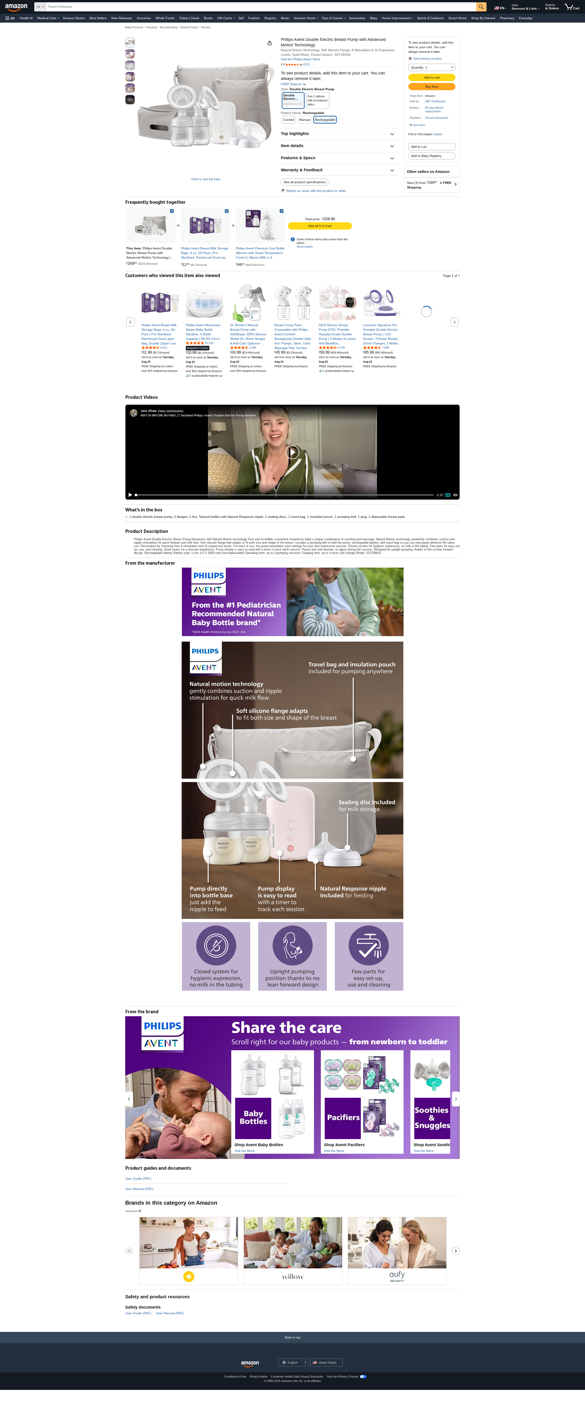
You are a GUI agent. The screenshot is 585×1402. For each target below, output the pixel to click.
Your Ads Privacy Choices (342, 1376)
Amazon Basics (74, 18)
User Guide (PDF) (138, 1178)
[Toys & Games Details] (345, 18)
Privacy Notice (259, 1376)
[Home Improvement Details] (413, 18)
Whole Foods (165, 18)
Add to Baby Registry (426, 156)
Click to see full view (205, 179)
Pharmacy (507, 18)
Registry (270, 18)
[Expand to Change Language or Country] (505, 8)
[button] (10, 18)
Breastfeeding (168, 27)
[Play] (129, 495)
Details (437, 134)
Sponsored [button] (131, 1210)
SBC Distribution (435, 101)
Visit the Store (244, 1151)
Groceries (144, 18)
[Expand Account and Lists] (539, 8)
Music (285, 18)
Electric (205, 27)
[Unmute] (455, 495)
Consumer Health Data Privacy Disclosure (297, 1376)
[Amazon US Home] (250, 1364)
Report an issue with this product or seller (316, 191)
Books (208, 18)
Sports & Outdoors (430, 18)
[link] (206, 225)
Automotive (357, 18)
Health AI (26, 18)
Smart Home (457, 18)
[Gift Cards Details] (234, 18)
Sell (241, 18)
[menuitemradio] (447, 495)
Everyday (525, 18)
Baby (373, 18)
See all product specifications (305, 182)
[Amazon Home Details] (317, 18)
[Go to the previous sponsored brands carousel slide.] (129, 1251)
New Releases (121, 18)
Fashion (254, 18)
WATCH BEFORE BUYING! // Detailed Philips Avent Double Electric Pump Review (198, 415)
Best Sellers (98, 18)
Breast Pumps (189, 27)
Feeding (151, 27)
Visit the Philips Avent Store (300, 59)
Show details (305, 246)
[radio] (130, 42)
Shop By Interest (483, 18)
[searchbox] (261, 7)
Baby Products (134, 27)
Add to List (418, 146)
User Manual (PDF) (139, 1189)
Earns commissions (170, 410)
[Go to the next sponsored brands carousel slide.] (456, 1251)
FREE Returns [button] (292, 84)
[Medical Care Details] (58, 18)
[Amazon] (17, 7)
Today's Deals (189, 18)
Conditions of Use (235, 1376)
